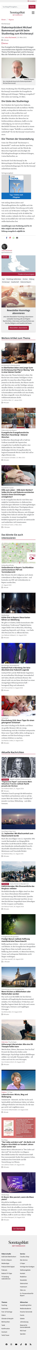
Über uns (23, 1290)
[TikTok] (21, 1345)
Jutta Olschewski (10, 37)
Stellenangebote (25, 1270)
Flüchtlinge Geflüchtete (13, 279)
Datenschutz (24, 1283)
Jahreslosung (24, 1322)
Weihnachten (5, 1322)
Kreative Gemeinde (26, 1312)
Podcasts (4, 1270)
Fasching (4, 1305)
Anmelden (32, 1)
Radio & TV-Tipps (6, 1273)
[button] (4, 43)
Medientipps (5, 1263)
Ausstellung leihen (25, 1305)
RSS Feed (23, 1331)
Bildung (31, 279)
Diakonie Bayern (26, 282)
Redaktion (23, 1277)
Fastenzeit (4, 1309)
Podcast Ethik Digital (8, 1267)
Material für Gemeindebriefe (25, 1326)
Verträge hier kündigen (27, 1267)
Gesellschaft (15, 282)
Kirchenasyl (5, 282)
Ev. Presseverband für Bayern (26, 1294)
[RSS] (30, 1345)
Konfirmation (5, 1329)
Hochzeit (4, 1332)
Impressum (23, 1287)
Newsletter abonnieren (18, 327)
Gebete (22, 1319)
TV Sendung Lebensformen (5, 1278)
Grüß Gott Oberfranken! (8, 1257)
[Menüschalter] (33, 13)
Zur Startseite (18, 1228)
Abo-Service (24, 1260)
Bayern (11, 19)
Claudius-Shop (24, 1257)
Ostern (3, 1315)
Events (22, 1315)
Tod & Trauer (5, 1335)
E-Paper (22, 1263)
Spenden (23, 1334)
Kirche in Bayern (6, 1260)
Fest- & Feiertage (6, 1312)
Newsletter (23, 1280)
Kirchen (25, 279)
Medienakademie (25, 1309)
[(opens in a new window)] (6, 1345)
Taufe (3, 1325)
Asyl (3, 279)
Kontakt (22, 1273)
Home (3, 19)
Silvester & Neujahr (7, 1319)
